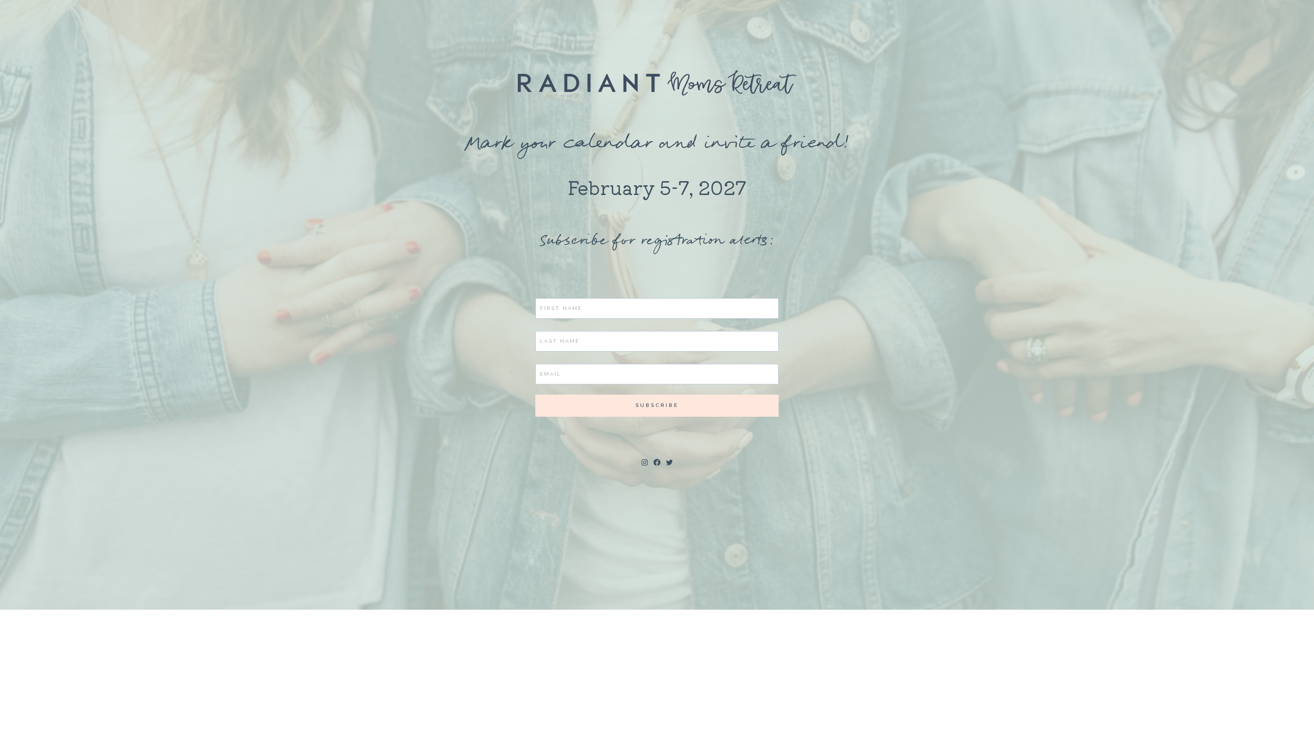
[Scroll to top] (1288, 723)
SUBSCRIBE (657, 405)
